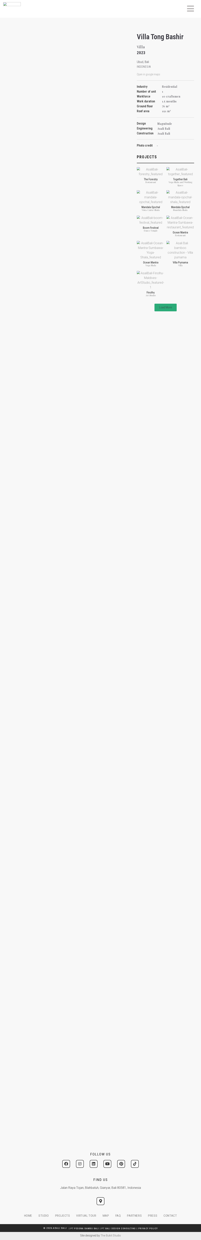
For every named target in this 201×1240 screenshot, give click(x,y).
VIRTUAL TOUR (86, 1215)
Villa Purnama (180, 262)
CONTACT (170, 1215)
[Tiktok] (135, 1164)
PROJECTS (62, 1215)
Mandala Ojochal (151, 207)
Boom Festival (151, 227)
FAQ (118, 1215)
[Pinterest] (121, 1164)
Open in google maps (148, 74)
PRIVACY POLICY (148, 1228)
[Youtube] (107, 1164)
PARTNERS (134, 1215)
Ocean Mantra (180, 232)
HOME (28, 1215)
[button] (165, 307)
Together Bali (180, 179)
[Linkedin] (94, 1164)
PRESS (152, 1215)
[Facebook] (66, 1164)
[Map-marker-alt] (100, 1201)
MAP (106, 1215)
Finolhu (151, 292)
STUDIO (43, 1215)
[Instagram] (80, 1164)
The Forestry (151, 179)
